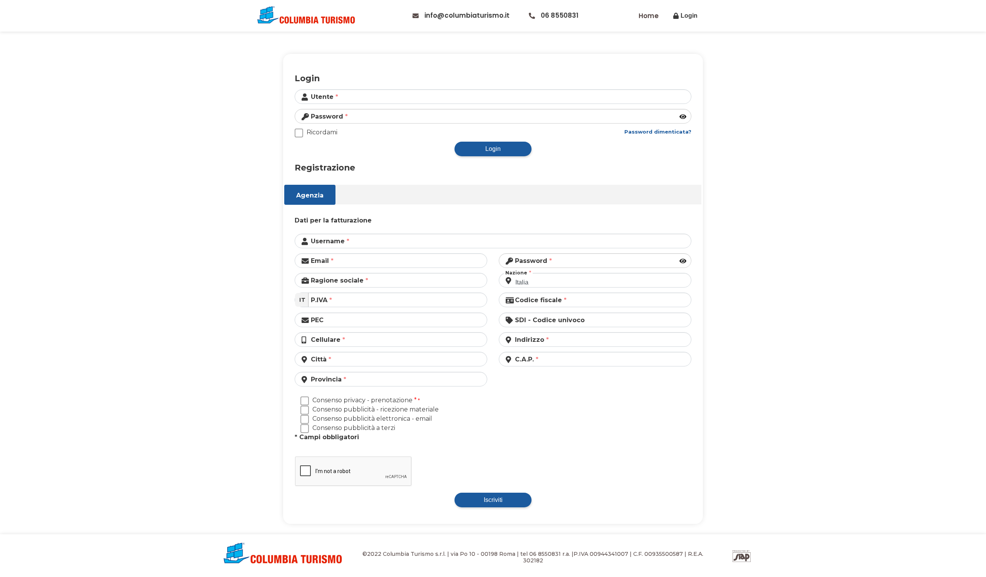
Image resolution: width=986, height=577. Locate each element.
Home (649, 15)
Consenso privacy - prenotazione (364, 400)
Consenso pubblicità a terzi (353, 427)
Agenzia (310, 195)
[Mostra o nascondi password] (683, 117)
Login (493, 149)
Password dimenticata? (657, 132)
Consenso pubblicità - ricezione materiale (375, 409)
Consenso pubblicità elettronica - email (372, 418)
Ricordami (322, 132)
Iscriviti (493, 500)
